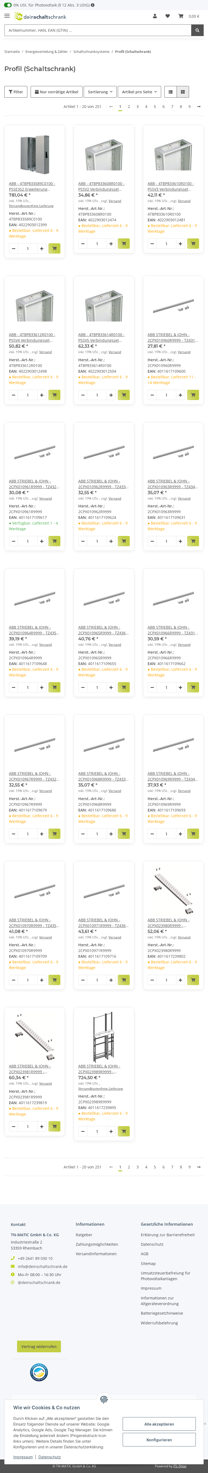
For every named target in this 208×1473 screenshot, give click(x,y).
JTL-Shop (179, 1466)
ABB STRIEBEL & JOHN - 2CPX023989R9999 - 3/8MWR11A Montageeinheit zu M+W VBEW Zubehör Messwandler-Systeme (100, 1069)
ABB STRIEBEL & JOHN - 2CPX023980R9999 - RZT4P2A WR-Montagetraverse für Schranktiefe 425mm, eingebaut (169, 922)
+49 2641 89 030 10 (35, 1258)
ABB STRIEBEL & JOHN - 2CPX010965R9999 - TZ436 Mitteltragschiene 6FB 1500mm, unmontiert (102, 630)
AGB (144, 1253)
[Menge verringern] (13, 249)
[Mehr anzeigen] (93, 5)
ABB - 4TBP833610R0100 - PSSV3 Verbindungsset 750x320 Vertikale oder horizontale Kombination (171, 186)
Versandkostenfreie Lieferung (31, 205)
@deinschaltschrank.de (39, 1282)
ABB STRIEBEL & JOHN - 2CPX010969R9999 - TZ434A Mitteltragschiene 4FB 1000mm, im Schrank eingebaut (172, 776)
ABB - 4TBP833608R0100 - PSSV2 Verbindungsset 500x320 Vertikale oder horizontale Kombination (101, 186)
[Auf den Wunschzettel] (56, 134)
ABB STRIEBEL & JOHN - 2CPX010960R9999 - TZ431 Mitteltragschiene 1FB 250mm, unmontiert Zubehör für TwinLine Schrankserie (171, 337)
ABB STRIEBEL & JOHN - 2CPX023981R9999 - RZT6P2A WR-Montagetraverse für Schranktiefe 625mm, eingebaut (30, 1069)
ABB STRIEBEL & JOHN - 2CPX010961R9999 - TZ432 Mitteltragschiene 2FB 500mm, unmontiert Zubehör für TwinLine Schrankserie (32, 484)
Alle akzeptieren (159, 1424)
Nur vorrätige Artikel (58, 91)
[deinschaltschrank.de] (40, 16)
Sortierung (98, 91)
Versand (115, 201)
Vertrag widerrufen (39, 1346)
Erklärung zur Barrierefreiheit (168, 1234)
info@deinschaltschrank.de (42, 1266)
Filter (17, 91)
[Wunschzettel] (167, 16)
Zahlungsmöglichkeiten (97, 1244)
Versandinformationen (96, 1253)
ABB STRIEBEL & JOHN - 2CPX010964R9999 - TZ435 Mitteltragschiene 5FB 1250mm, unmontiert (32, 630)
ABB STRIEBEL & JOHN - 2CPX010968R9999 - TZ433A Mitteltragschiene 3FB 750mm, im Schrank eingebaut (103, 776)
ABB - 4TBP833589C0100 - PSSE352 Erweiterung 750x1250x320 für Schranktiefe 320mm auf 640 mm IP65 (32, 186)
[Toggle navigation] (7, 13)
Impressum (151, 1288)
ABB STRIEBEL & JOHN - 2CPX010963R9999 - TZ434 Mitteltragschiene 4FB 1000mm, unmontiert (171, 484)
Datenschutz (152, 1244)
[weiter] (199, 106)
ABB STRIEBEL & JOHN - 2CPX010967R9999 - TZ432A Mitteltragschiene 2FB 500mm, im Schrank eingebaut (34, 776)
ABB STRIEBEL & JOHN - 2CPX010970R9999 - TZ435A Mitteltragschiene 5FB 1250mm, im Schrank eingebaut (34, 922)
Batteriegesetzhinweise (162, 1313)
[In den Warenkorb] (54, 248)
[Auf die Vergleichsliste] (42, 134)
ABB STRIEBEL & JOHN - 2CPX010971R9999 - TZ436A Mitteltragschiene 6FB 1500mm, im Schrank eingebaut (103, 922)
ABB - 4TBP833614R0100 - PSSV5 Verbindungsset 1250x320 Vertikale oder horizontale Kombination (101, 337)
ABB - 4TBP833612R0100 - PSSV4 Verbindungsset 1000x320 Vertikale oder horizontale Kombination (32, 337)
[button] (155, 16)
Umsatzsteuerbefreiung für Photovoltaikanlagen (165, 1275)
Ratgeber (84, 1234)
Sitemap (148, 1263)
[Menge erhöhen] (41, 249)
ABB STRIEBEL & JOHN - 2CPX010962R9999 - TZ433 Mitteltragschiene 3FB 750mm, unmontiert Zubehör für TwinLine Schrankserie (102, 484)
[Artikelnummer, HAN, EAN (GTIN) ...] (197, 30)
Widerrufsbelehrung (159, 1322)
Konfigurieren (159, 1439)
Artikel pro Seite (137, 91)
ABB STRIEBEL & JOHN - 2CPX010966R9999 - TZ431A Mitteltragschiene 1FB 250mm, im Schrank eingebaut (172, 630)
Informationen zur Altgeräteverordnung (160, 1300)
